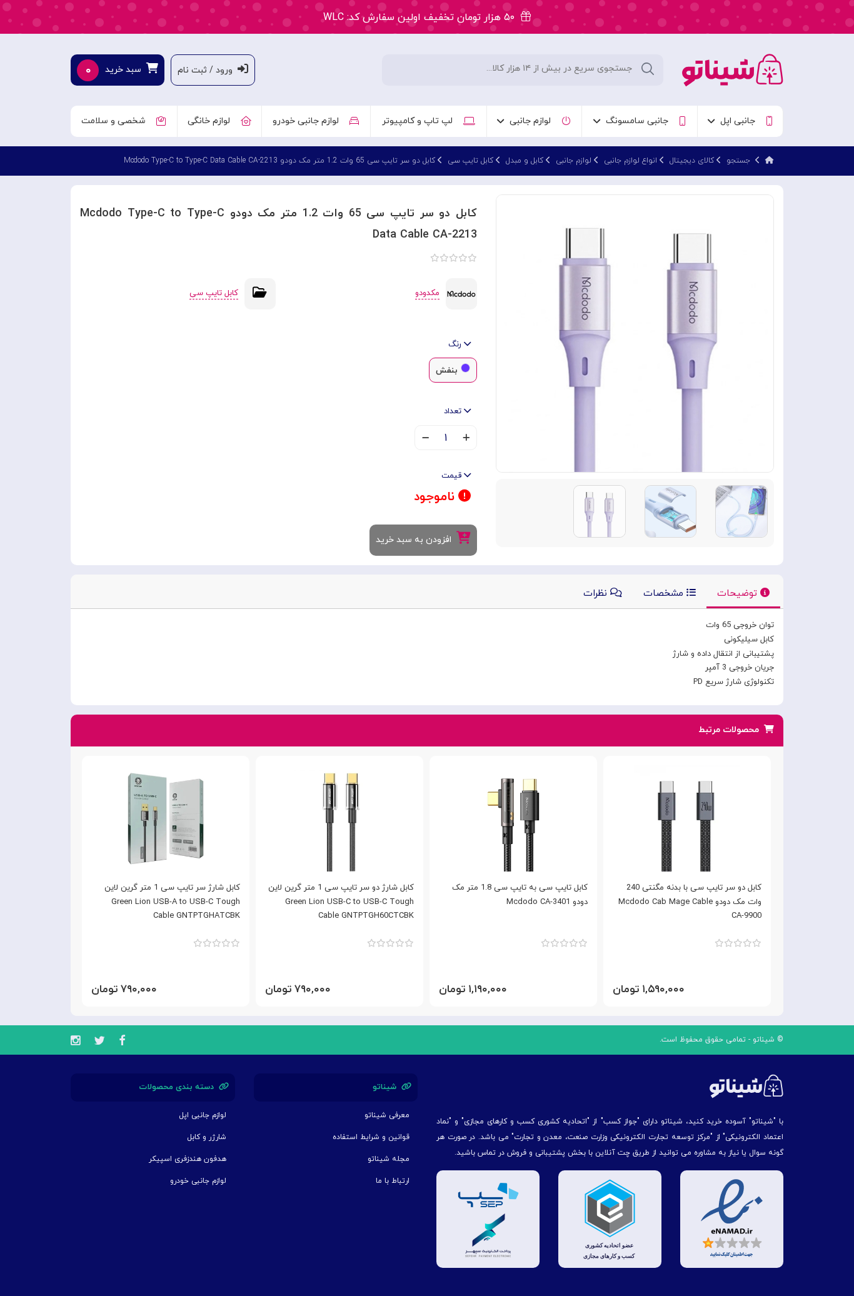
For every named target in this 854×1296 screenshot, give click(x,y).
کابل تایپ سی (470, 161)
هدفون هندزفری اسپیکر (187, 1159)
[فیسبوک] (122, 1042)
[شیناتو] (732, 69)
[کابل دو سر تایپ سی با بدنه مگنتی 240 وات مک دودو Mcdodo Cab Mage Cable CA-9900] (687, 818)
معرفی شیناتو (386, 1115)
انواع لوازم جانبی (630, 161)
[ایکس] (99, 1042)
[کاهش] (425, 438)
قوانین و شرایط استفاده (371, 1137)
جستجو (738, 161)
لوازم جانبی (533, 121)
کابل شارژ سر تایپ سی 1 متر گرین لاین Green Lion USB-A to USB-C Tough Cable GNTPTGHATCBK (172, 902)
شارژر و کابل (206, 1137)
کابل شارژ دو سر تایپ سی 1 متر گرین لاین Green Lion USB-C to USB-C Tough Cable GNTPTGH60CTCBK (341, 902)
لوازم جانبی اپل (202, 1115)
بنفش (447, 370)
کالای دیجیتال (692, 161)
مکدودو (427, 293)
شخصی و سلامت (116, 121)
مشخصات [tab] (664, 593)
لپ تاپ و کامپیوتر (420, 121)
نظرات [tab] (596, 593)
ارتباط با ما (392, 1181)
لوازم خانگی (211, 121)
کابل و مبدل (524, 161)
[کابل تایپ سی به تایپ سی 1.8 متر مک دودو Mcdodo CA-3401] (513, 818)
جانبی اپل (740, 121)
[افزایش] (466, 438)
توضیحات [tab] (738, 593)
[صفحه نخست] (769, 161)
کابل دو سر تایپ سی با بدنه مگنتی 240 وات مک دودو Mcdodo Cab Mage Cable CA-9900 (689, 902)
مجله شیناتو (388, 1159)
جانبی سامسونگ (639, 121)
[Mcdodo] (461, 293)
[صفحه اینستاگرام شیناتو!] (75, 1042)
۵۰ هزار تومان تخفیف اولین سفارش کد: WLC (422, 17)
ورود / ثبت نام (208, 70)
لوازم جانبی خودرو (308, 121)
